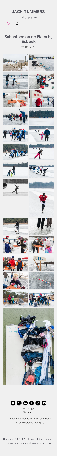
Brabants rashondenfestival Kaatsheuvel (30, 418)
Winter (30, 412)
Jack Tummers (28, 11)
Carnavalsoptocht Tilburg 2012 (30, 422)
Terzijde (30, 408)
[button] (17, 23)
